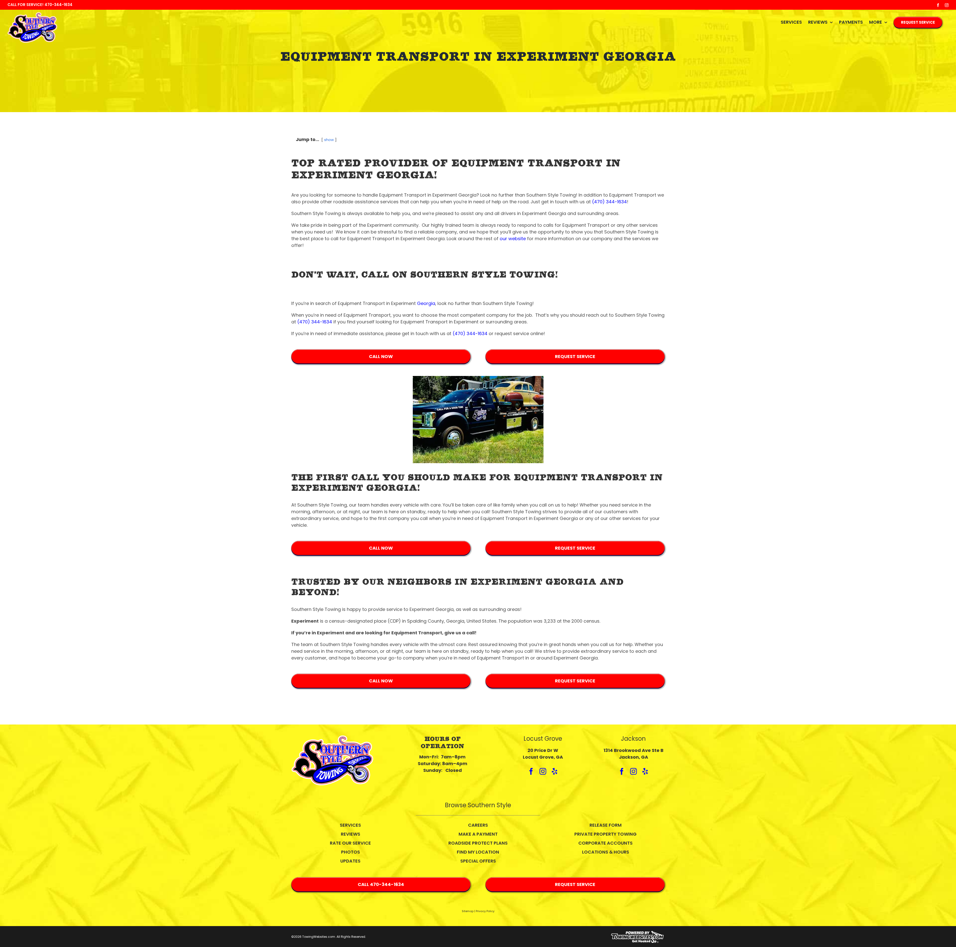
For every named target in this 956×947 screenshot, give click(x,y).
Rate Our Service (350, 843)
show (329, 139)
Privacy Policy (485, 911)
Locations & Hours (605, 852)
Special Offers (478, 861)
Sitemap (468, 911)
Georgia (426, 303)
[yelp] (554, 771)
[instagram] (542, 771)
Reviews (350, 834)
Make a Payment (478, 834)
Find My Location (478, 852)
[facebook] (531, 771)
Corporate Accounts (605, 843)
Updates (350, 861)
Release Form (606, 825)
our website (513, 238)
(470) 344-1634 (609, 202)
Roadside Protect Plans (478, 843)
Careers (478, 825)
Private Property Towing (605, 834)
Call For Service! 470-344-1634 (39, 4)
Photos (350, 852)
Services (350, 825)
